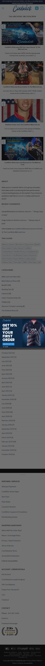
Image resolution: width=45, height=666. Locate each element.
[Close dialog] (44, 319)
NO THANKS (5, 346)
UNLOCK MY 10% (8, 344)
